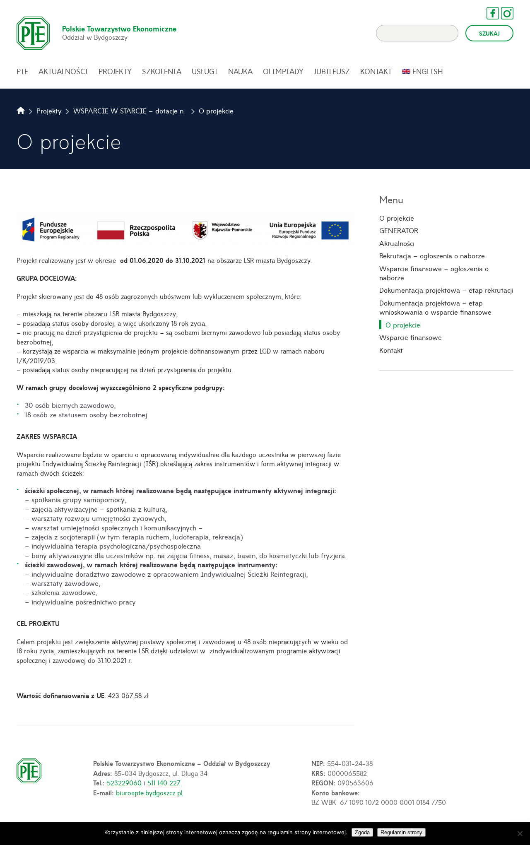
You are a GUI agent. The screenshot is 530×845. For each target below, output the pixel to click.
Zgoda (362, 832)
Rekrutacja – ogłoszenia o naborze (432, 255)
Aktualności (63, 71)
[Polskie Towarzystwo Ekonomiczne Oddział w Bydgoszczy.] (21, 110)
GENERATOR (398, 230)
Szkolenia (161, 71)
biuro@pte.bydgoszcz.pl (149, 792)
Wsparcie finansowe (410, 337)
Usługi (205, 71)
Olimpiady (283, 71)
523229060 (124, 782)
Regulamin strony (401, 832)
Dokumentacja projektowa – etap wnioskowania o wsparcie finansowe (435, 307)
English (427, 71)
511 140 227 (163, 782)
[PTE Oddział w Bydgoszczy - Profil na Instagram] (503, 13)
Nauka (240, 71)
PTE (22, 71)
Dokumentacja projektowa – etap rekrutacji (446, 289)
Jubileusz (332, 71)
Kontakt (376, 71)
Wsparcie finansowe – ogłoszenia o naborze (434, 273)
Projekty (115, 71)
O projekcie (396, 217)
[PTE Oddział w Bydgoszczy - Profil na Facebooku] (488, 13)
